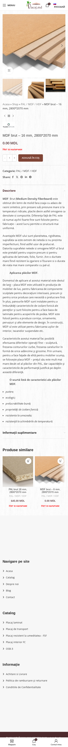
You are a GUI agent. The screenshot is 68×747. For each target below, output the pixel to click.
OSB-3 (9, 648)
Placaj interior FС (16, 642)
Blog (8, 590)
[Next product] (13, 116)
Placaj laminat (14, 622)
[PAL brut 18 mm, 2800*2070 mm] (18, 471)
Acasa (6, 104)
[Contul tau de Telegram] (30, 177)
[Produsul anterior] (5, 116)
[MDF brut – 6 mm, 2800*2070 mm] (50, 471)
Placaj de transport (17, 629)
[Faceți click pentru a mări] (9, 70)
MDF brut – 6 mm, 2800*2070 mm (50, 490)
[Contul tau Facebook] (13, 177)
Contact (10, 597)
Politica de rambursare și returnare (26, 680)
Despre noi (12, 584)
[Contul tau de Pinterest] (21, 177)
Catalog (10, 577)
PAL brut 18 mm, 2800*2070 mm (18, 490)
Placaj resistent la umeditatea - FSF (26, 635)
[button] (6, 45)
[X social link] (17, 177)
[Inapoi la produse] (9, 116)
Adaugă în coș (30, 157)
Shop (15, 104)
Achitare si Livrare (16, 674)
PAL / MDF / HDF (31, 104)
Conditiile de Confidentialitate (23, 687)
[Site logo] (34, 5)
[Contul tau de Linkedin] (26, 177)
